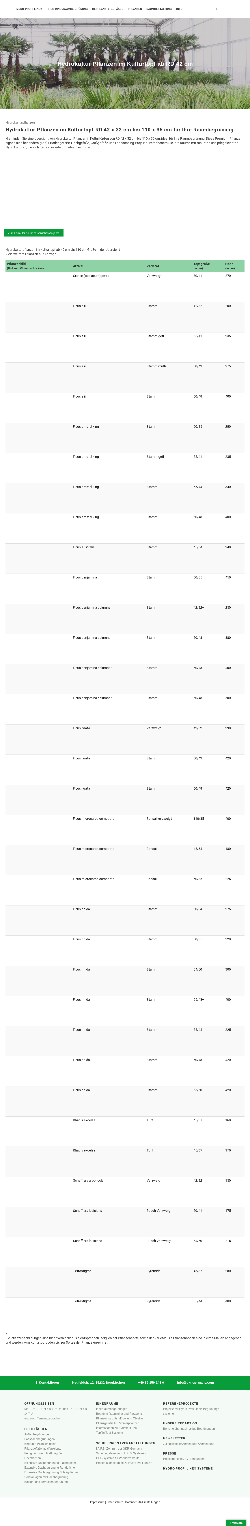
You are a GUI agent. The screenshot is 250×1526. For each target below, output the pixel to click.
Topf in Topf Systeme (109, 1432)
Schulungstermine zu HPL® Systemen (121, 1453)
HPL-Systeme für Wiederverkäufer (118, 1458)
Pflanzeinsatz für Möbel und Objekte (119, 1418)
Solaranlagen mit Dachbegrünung (46, 1477)
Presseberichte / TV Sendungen (184, 1458)
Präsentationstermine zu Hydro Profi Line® (124, 1462)
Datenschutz (115, 1502)
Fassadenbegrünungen (39, 1439)
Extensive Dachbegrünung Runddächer (50, 1467)
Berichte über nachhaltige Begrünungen (189, 1428)
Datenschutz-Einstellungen (142, 1502)
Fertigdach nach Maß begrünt (43, 1453)
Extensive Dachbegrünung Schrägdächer (51, 1472)
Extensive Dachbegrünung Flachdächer (50, 1462)
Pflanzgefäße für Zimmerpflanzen (117, 1423)
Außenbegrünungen (37, 1434)
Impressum (97, 1502)
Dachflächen (32, 1458)
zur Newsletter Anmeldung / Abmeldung (188, 1443)
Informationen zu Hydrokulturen (116, 1427)
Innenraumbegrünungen (111, 1408)
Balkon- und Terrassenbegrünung (46, 1481)
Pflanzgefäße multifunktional (42, 1448)
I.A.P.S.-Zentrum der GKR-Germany (119, 1448)
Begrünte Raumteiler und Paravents (119, 1413)
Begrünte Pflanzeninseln (40, 1443)
